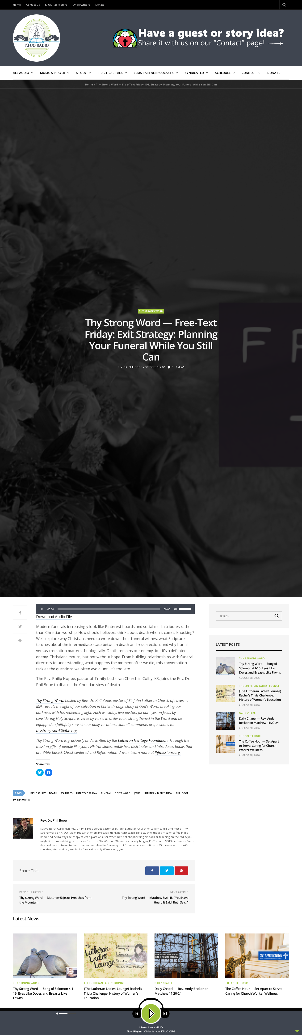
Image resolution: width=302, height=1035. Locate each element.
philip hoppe (21, 799)
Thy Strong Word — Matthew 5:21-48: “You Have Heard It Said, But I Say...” (155, 899)
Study (81, 73)
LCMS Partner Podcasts (154, 73)
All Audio (21, 73)
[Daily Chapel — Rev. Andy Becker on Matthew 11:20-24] (225, 721)
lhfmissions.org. (168, 752)
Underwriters (81, 4)
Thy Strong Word (151, 311)
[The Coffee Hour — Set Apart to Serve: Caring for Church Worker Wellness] (225, 744)
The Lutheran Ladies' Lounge (259, 686)
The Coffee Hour (250, 736)
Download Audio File (54, 616)
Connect (249, 73)
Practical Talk (110, 73)
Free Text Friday (86, 793)
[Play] (42, 609)
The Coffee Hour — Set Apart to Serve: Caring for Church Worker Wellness (259, 745)
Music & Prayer (52, 73)
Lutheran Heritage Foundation (143, 740)
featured (67, 793)
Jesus (137, 793)
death (53, 793)
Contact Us (33, 4)
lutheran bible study (158, 793)
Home (17, 4)
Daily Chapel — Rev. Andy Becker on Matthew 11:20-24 (259, 720)
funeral (106, 793)
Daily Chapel (248, 713)
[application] (115, 609)
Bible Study (38, 793)
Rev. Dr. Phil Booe (130, 367)
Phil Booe (182, 793)
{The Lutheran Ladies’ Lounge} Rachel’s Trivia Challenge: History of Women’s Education (260, 695)
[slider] (185, 608)
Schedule (223, 73)
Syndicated (194, 73)
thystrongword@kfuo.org (56, 730)
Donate (100, 4)
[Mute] (175, 609)
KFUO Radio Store (56, 4)
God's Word (122, 793)
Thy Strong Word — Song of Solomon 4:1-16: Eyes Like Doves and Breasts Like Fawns (260, 668)
